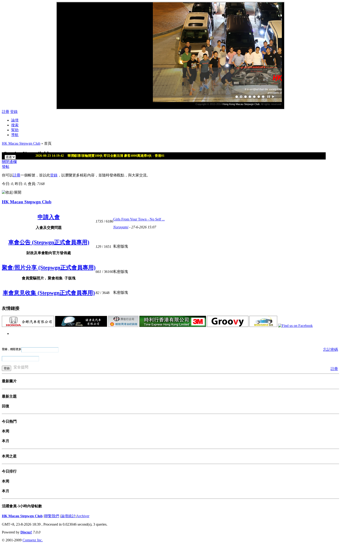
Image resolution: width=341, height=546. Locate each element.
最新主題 (9, 396)
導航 (15, 135)
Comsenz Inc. (33, 540)
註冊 (5, 112)
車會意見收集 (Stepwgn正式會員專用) (49, 293)
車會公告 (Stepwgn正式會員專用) (48, 242)
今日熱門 (9, 421)
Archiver (82, 516)
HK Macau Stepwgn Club (21, 143)
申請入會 (49, 217)
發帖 (5, 167)
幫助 (15, 130)
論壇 (15, 120)
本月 (5, 441)
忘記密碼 (330, 349)
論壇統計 (68, 516)
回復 (5, 406)
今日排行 (9, 471)
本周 (5, 431)
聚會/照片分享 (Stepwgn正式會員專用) (49, 268)
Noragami (120, 227)
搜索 (15, 125)
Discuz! (26, 532)
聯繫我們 (51, 516)
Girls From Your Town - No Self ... (139, 219)
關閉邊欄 (9, 162)
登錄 (14, 112)
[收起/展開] (11, 192)
